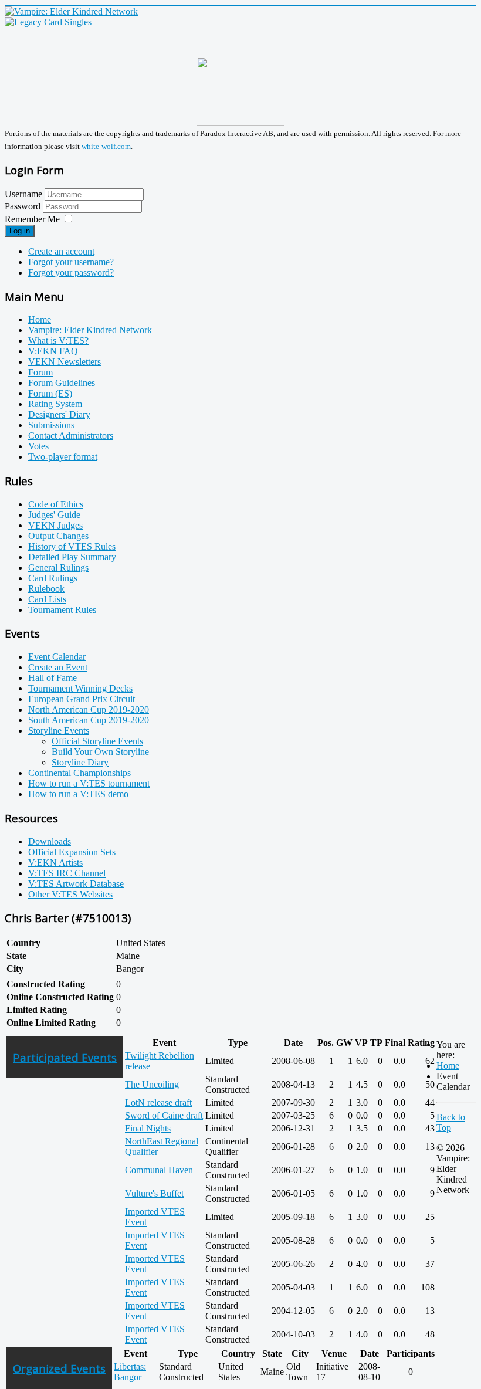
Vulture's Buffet (154, 1193)
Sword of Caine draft (164, 1115)
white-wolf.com (106, 146)
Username (23, 194)
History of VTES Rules (72, 546)
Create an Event (57, 667)
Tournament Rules (62, 610)
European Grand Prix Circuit (81, 699)
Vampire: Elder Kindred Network (90, 330)
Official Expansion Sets (72, 852)
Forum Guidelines (61, 383)
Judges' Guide (54, 515)
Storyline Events (58, 731)
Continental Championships (79, 773)
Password (24, 206)
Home (39, 319)
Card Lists (47, 599)
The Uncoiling (152, 1084)
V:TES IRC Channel (67, 873)
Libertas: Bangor (130, 1371)
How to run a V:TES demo (78, 794)
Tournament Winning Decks (80, 688)
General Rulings (58, 567)
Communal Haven (159, 1170)
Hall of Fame (52, 678)
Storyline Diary (80, 762)
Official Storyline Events (97, 741)
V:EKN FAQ (53, 351)
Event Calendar (57, 657)
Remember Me (32, 219)
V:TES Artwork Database (76, 884)
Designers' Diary (59, 414)
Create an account (61, 251)
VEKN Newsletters (64, 362)
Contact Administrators (70, 436)
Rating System (55, 404)
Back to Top (450, 1122)
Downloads (49, 841)
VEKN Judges (55, 525)
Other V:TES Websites (70, 894)
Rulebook (46, 589)
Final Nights (148, 1128)
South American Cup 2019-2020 (88, 720)
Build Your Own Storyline (100, 752)
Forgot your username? (71, 262)
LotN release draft (158, 1102)
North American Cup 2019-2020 (88, 709)
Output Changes (58, 536)
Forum (40, 372)
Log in (19, 230)
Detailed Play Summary (72, 557)
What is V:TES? (58, 340)
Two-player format (62, 457)
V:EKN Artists (55, 863)
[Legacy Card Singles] (48, 22)
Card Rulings (52, 578)
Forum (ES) (50, 393)
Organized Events (59, 1368)
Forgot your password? (71, 272)
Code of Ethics (55, 504)
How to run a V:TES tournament (89, 783)
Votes (38, 446)
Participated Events (65, 1057)
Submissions (51, 425)
